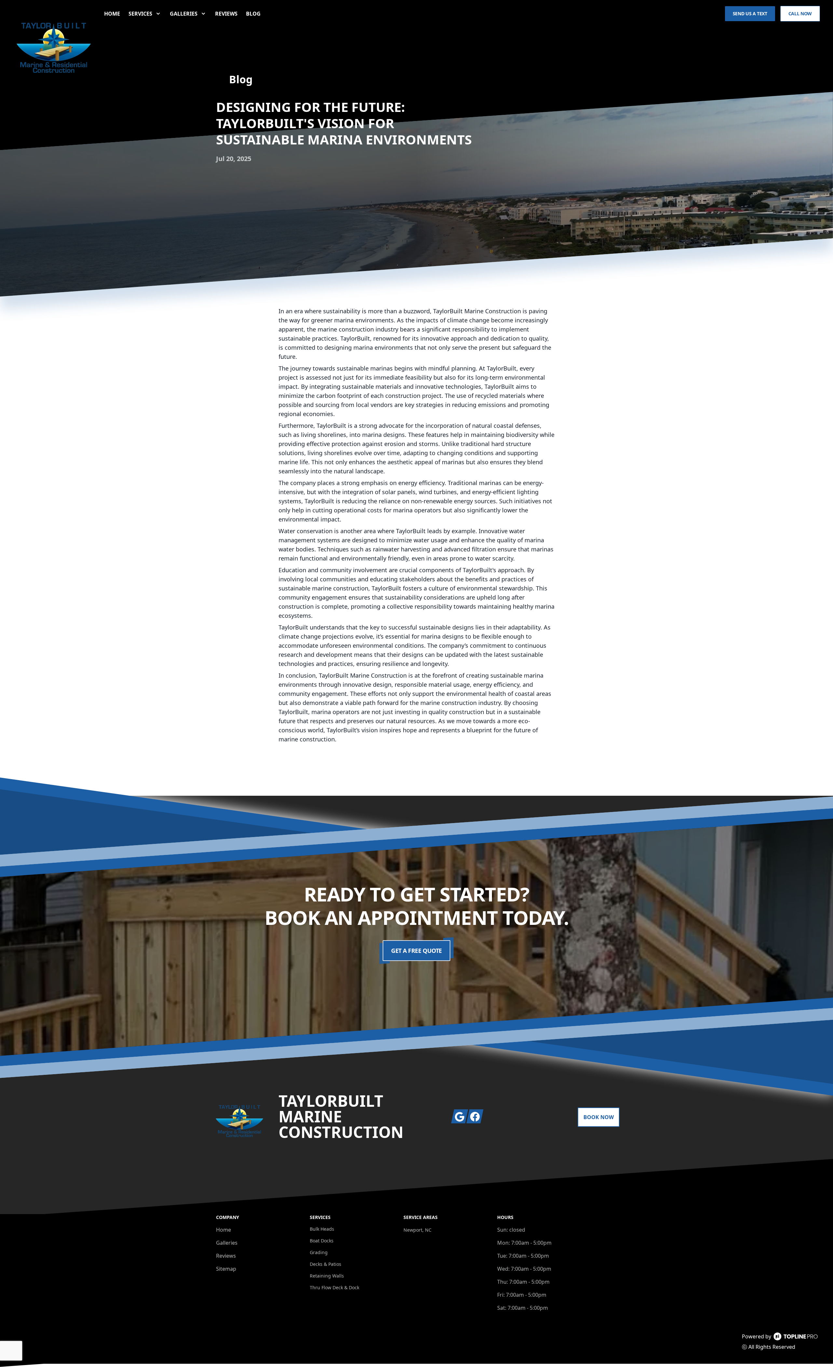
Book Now (598, 1117)
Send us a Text (750, 13)
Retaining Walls (327, 1276)
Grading (319, 1252)
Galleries (227, 1242)
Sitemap (226, 1268)
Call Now (800, 13)
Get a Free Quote (416, 950)
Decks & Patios (325, 1264)
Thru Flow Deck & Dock (334, 1287)
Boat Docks (322, 1241)
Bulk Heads (322, 1229)
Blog (253, 13)
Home (112, 13)
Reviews (226, 13)
